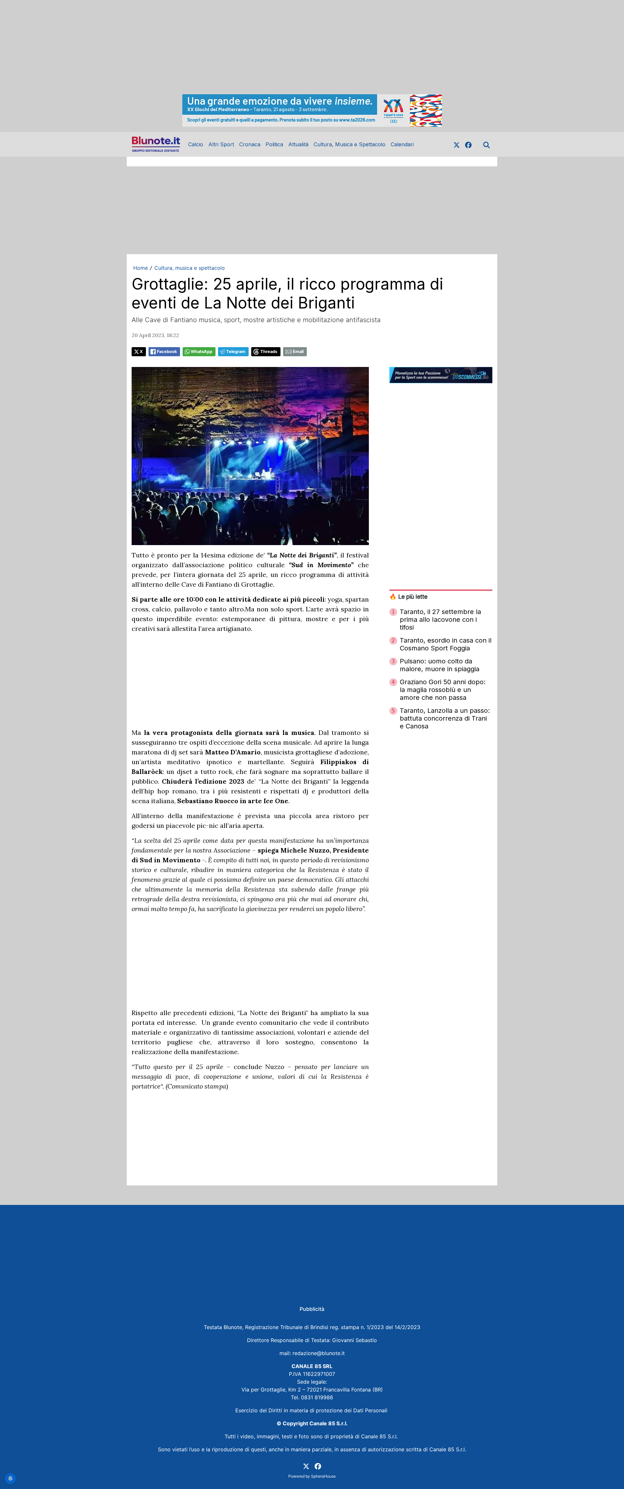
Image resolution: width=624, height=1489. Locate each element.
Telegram (235, 351)
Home (140, 268)
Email (298, 351)
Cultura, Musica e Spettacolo (349, 144)
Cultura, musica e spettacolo (189, 268)
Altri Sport (221, 144)
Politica (274, 144)
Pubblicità (312, 1309)
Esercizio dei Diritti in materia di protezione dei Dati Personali (312, 1410)
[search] (486, 144)
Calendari (402, 144)
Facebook (167, 351)
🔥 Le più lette (408, 596)
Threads (268, 351)
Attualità (298, 144)
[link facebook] (468, 144)
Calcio (195, 144)
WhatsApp (201, 351)
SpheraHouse (323, 1476)
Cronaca (249, 144)
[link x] (456, 144)
